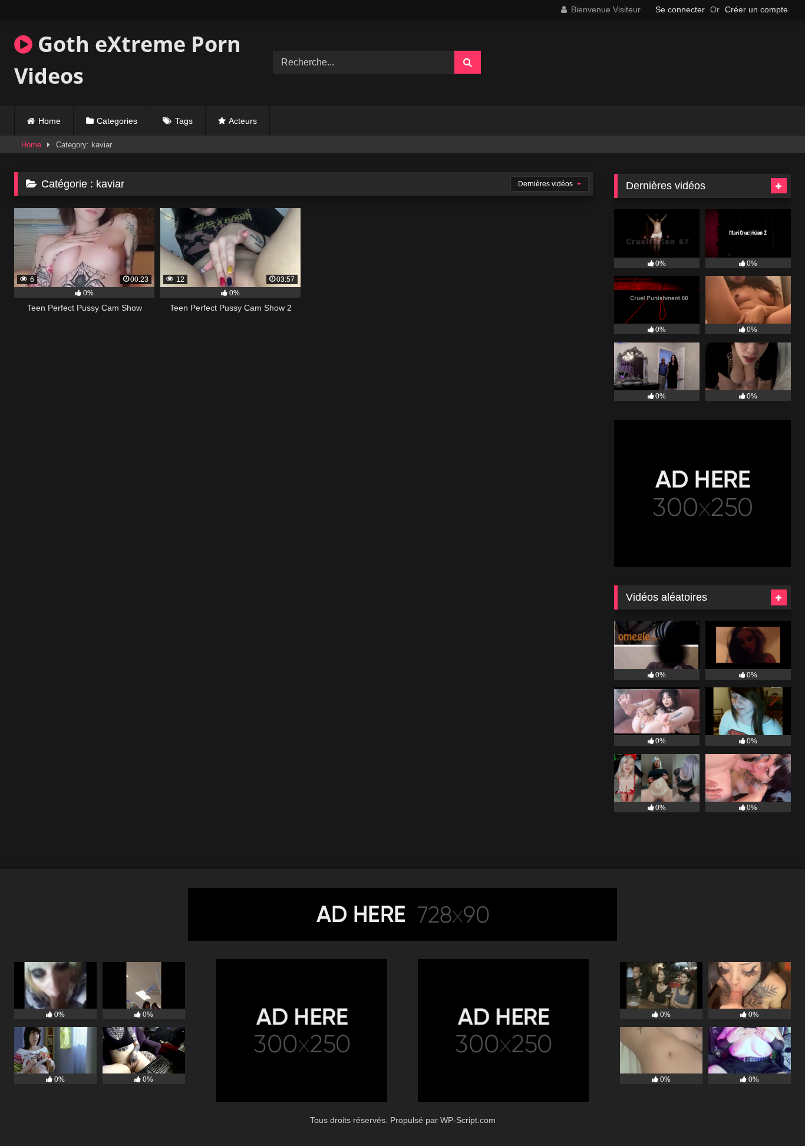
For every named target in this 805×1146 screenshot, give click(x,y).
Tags (184, 121)
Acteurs (243, 121)
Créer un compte (756, 9)
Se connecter (680, 9)
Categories (117, 121)
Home (49, 121)
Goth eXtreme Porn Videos (127, 59)
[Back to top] (768, 1110)
